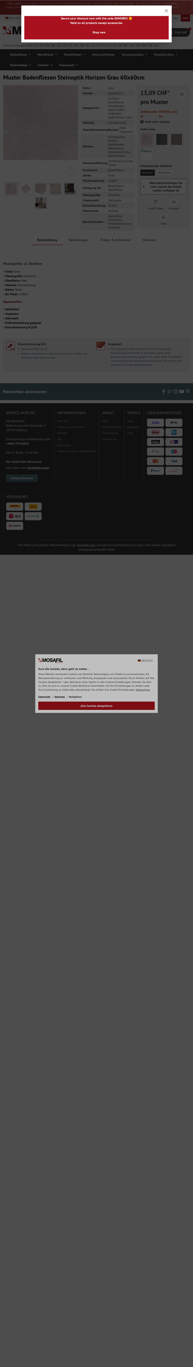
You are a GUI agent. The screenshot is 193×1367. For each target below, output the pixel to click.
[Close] (166, 10)
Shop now (99, 32)
